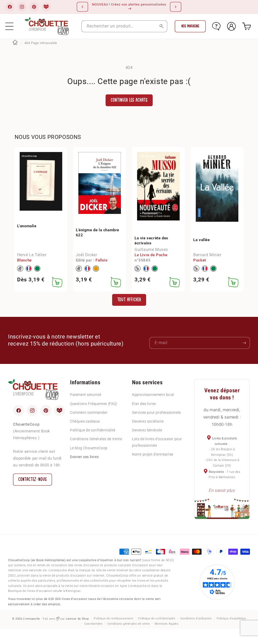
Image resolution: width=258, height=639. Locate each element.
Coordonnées (93, 623)
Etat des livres (144, 404)
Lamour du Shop (77, 618)
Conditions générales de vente (129, 623)
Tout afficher (129, 300)
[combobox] (124, 26)
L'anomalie (27, 226)
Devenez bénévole (147, 430)
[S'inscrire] (244, 343)
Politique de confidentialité (92, 430)
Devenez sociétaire (148, 421)
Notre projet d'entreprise (152, 454)
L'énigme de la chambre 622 (97, 232)
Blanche (24, 260)
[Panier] (246, 26)
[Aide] (216, 26)
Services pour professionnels (156, 412)
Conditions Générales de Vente (96, 439)
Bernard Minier (207, 254)
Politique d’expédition (231, 618)
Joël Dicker (86, 254)
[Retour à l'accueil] (15, 43)
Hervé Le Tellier (32, 254)
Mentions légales (166, 623)
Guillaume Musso (151, 249)
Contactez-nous (32, 479)
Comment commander (89, 412)
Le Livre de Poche (151, 255)
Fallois (101, 260)
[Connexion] (231, 26)
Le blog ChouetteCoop (89, 448)
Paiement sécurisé (85, 395)
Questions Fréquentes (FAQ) (93, 404)
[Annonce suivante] (175, 7)
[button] (9, 26)
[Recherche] (161, 26)
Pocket (199, 260)
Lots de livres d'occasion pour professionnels (157, 442)
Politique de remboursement (113, 618)
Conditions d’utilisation (196, 618)
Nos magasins (190, 26)
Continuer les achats (129, 100)
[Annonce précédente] (82, 7)
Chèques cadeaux (85, 421)
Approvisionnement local (153, 395)
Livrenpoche (31, 618)
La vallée (201, 240)
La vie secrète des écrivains (151, 240)
